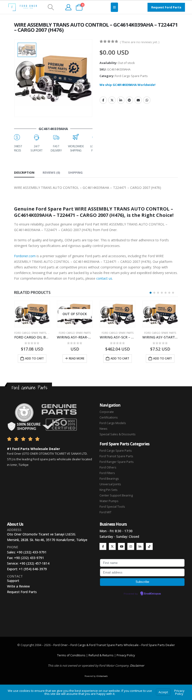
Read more (33, 358)
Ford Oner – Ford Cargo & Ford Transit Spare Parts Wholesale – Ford (100, 645)
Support (13, 580)
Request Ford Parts (22, 592)
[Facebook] (103, 546)
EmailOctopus (152, 594)
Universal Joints (110, 484)
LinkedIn (121, 100)
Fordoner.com (25, 256)
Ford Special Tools (112, 507)
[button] (50, 7)
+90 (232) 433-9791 (32, 552)
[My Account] (68, 7)
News (103, 429)
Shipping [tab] (75, 172)
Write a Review (18, 586)
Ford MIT (105, 512)
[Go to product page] (74, 314)
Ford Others (108, 467)
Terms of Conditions (71, 655)
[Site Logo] (22, 7)
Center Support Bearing (116, 495)
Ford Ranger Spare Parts (117, 462)
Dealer (170, 645)
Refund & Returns (101, 655)
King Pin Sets (109, 490)
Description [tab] (24, 172)
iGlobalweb (101, 676)
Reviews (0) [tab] (51, 172)
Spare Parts (156, 645)
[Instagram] (130, 546)
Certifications (109, 417)
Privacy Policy (126, 655)
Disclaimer (137, 666)
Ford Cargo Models (113, 423)
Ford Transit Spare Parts (116, 456)
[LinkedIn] (140, 546)
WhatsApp (147, 100)
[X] (112, 546)
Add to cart (77, 358)
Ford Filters (107, 473)
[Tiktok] (149, 546)
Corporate (107, 412)
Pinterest (129, 100)
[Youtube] (121, 546)
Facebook (103, 100)
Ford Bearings (109, 479)
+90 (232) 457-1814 (34, 563)
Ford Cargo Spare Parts (131, 76)
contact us (104, 278)
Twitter (112, 100)
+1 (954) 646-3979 (33, 569)
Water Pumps (109, 501)
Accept (163, 692)
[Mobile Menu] (114, 7)
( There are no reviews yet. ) (139, 42)
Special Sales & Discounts (118, 434)
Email (138, 100)
